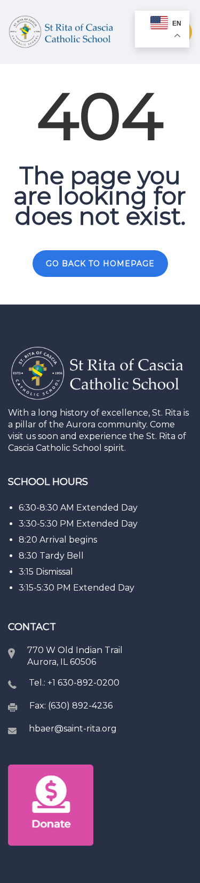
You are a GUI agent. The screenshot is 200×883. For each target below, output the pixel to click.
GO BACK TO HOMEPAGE (100, 263)
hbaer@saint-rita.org (73, 728)
